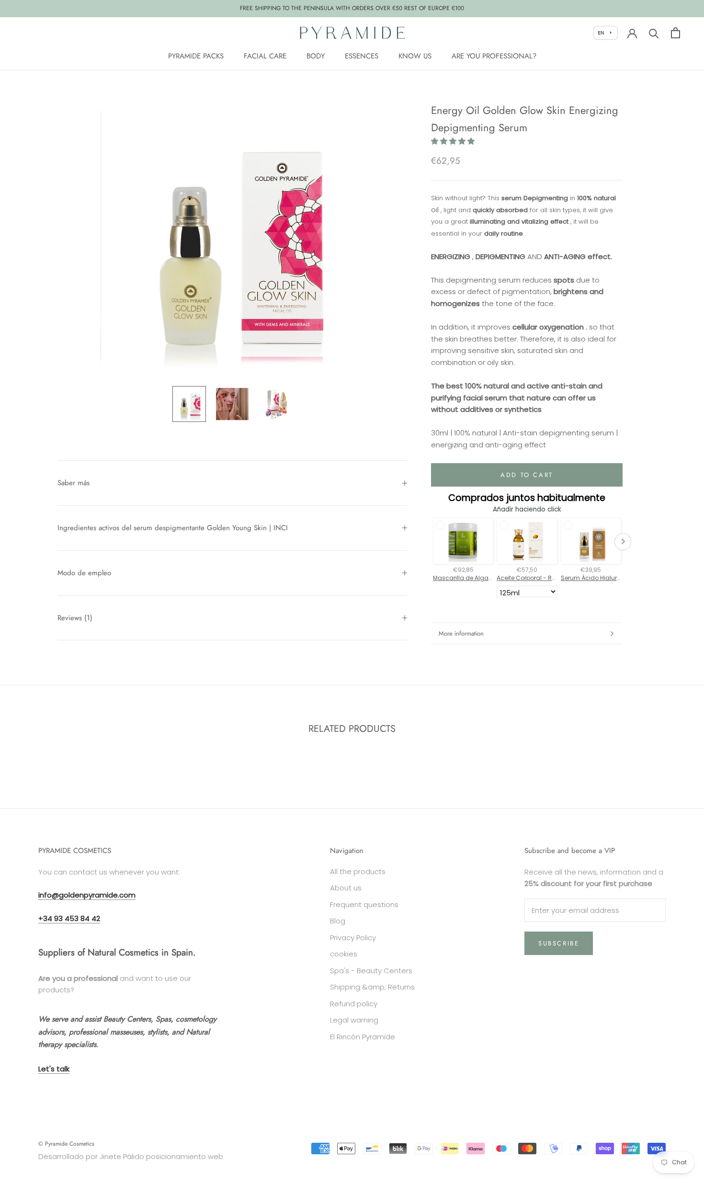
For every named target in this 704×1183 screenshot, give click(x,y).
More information (461, 633)
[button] (453, 141)
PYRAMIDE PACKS (196, 55)
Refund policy (353, 1004)
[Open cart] (675, 32)
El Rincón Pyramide (362, 1037)
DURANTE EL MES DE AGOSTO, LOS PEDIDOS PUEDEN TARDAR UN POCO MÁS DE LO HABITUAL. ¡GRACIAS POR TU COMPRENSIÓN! (352, 8)
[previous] (30, 759)
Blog (337, 921)
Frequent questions (364, 904)
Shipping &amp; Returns (372, 987)
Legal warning (354, 1020)
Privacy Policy (353, 938)
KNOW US (414, 55)
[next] (674, 759)
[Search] (654, 33)
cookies (343, 954)
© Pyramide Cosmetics (66, 1143)
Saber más (73, 483)
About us (346, 888)
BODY (316, 55)
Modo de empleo (84, 573)
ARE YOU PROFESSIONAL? (494, 55)
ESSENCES (361, 55)
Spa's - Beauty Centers (371, 971)
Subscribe (558, 943)
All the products (358, 871)
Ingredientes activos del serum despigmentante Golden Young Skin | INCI (172, 528)
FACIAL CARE (265, 55)
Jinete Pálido (122, 1156)
